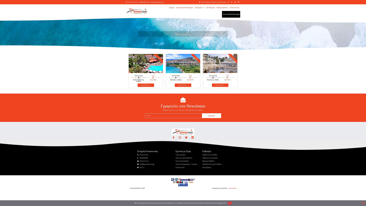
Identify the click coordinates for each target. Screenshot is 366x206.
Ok (230, 203)
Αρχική (171, 8)
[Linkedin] (192, 137)
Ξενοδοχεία (210, 8)
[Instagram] (180, 137)
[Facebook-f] (173, 137)
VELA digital (232, 188)
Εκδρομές (198, 8)
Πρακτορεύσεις (222, 8)
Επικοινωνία (234, 8)
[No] (363, 203)
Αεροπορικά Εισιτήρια (184, 8)
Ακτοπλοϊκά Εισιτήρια (231, 14)
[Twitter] (186, 137)
